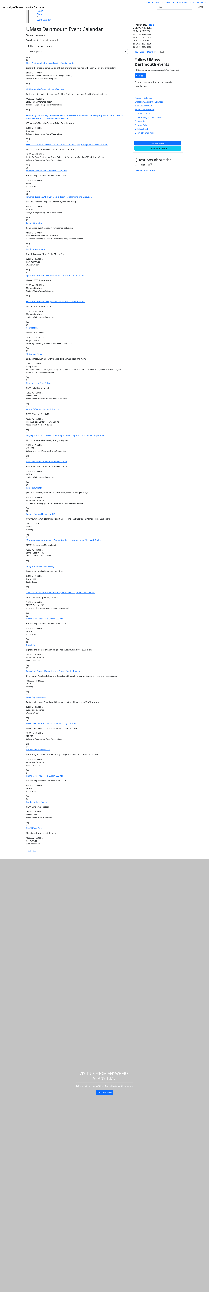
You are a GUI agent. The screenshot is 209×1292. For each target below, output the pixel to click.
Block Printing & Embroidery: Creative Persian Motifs (50, 63)
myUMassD (201, 2)
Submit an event (157, 143)
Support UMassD (154, 2)
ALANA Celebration (143, 105)
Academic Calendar (143, 98)
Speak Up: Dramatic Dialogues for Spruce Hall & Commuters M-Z (55, 301)
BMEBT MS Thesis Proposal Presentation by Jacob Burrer (52, 723)
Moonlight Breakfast (144, 133)
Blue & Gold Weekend (144, 109)
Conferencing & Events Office (148, 117)
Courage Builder (142, 125)
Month (150, 52)
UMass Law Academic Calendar (149, 101)
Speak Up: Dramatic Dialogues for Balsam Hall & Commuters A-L (55, 275)
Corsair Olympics (34, 223)
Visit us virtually (104, 1092)
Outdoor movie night (35, 249)
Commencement (142, 113)
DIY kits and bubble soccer (38, 749)
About (39, 14)
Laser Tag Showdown (36, 697)
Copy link (140, 75)
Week (143, 52)
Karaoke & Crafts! (34, 487)
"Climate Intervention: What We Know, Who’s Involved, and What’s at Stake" (60, 592)
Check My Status (185, 2)
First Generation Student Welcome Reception (46, 461)
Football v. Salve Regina (36, 802)
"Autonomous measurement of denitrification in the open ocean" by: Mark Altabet (63, 540)
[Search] (190, 7)
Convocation (32, 327)
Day (136, 52)
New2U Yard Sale (34, 828)
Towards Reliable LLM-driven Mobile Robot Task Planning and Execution (59, 197)
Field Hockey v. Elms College (39, 383)
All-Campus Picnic (34, 354)
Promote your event (158, 148)
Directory (170, 2)
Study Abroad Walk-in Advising (40, 566)
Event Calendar (44, 20)
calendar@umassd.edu (145, 170)
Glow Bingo (31, 645)
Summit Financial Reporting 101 (40, 514)
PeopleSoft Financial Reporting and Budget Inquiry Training (53, 671)
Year (157, 52)
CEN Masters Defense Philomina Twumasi (45, 89)
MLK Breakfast (141, 129)
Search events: (32, 40)
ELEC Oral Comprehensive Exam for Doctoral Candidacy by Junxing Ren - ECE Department (67, 144)
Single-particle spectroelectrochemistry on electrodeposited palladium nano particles (65, 435)
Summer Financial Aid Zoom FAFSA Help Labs (46, 170)
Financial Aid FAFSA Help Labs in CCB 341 (44, 618)
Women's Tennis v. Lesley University (42, 409)
